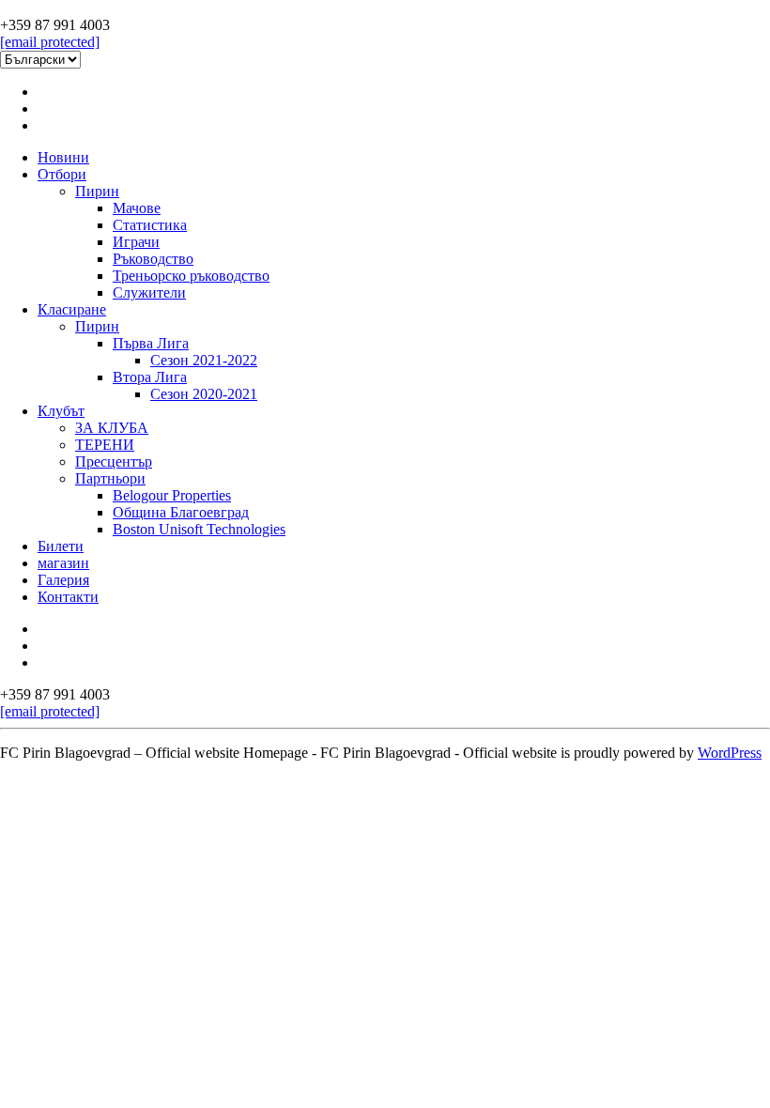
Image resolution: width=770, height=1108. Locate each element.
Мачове (137, 208)
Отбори (62, 174)
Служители (149, 292)
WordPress (730, 753)
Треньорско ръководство (191, 276)
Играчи (136, 242)
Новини (63, 157)
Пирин (97, 191)
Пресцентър (113, 461)
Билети (61, 546)
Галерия (63, 580)
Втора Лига (150, 377)
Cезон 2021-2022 (203, 360)
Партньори (110, 478)
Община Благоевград (181, 512)
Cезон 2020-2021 (203, 394)
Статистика (150, 225)
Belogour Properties (172, 495)
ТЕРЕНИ (104, 445)
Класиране (72, 309)
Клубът (61, 411)
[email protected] (50, 42)
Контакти (68, 597)
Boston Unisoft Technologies (199, 529)
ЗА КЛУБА (111, 428)
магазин (63, 563)
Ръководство (153, 259)
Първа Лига (151, 343)
